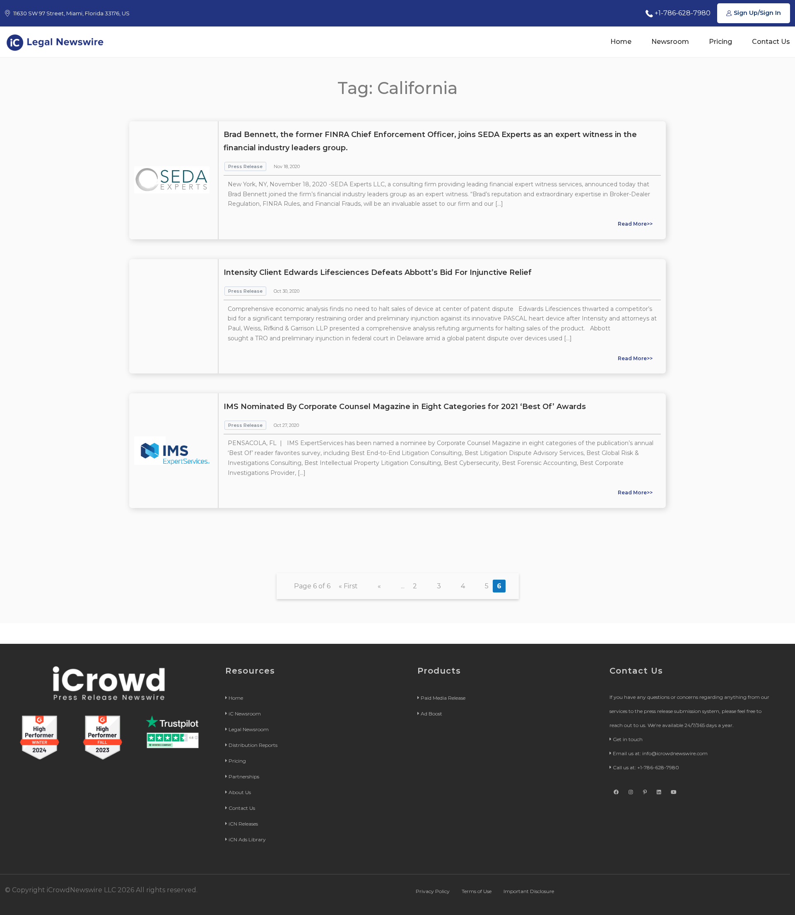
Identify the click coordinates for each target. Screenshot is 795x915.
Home (620, 42)
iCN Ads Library (247, 839)
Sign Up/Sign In (756, 13)
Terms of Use (476, 891)
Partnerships (244, 776)
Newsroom (670, 42)
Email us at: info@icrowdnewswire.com (660, 753)
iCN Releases (243, 824)
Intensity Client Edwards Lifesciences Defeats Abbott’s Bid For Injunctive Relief (378, 272)
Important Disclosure (529, 891)
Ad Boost (431, 713)
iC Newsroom (245, 713)
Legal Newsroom (249, 729)
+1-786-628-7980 (682, 13)
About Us (240, 792)
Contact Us (771, 42)
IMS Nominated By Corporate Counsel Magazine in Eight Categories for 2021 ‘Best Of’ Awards (405, 406)
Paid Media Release (443, 698)
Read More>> (635, 224)
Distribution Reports (253, 745)
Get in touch (628, 739)
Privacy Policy (433, 891)
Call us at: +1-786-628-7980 (646, 767)
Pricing (720, 42)
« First (348, 586)
